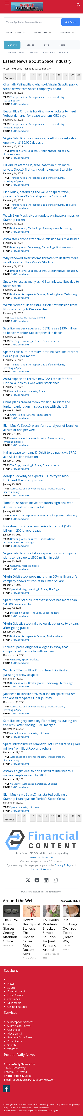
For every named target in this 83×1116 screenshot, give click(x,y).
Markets (12, 44)
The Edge (71, 204)
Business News (11, 154)
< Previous (9, 76)
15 (39, 74)
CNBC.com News (20, 104)
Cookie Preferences (41, 1107)
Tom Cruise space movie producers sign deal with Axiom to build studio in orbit (38, 505)
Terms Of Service (41, 869)
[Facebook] (37, 880)
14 (32, 74)
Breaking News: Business (23, 150)
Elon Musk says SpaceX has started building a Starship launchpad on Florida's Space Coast (35, 796)
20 (72, 74)
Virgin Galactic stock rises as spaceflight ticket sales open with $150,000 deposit (39, 140)
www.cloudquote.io (41, 857)
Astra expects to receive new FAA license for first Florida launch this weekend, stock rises (37, 381)
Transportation (18, 97)
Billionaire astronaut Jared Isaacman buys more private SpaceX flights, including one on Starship (37, 167)
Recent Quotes (13, 32)
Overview (11, 52)
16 (46, 74)
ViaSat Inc (15, 783)
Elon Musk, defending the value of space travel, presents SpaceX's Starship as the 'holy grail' (36, 194)
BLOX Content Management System (28, 1110)
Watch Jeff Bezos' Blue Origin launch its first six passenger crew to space (36, 672)
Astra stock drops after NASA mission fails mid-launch (41, 239)
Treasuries (63, 52)
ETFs (46, 44)
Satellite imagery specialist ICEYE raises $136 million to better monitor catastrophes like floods (40, 330)
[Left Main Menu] (7, 3)
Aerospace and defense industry (46, 97)
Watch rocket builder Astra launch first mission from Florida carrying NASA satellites (40, 307)
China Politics (17, 414)
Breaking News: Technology (54, 150)
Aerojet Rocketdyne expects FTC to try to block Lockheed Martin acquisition (36, 478)
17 (52, 74)
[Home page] (27, 6)
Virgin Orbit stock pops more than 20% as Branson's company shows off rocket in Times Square (40, 578)
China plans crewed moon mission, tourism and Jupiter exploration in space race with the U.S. (36, 404)
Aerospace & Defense (34, 294)
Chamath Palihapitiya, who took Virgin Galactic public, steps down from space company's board (40, 86)
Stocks (30, 44)
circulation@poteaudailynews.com (34, 1079)
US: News (15, 565)
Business (15, 294)
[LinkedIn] (46, 880)
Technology (34, 228)
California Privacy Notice (20, 1107)
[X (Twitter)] (28, 880)
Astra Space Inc (18, 317)
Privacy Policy (63, 865)
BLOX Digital (53, 1110)
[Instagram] (55, 880)
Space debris (44, 414)
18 (59, 74)
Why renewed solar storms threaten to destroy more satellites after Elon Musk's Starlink (40, 260)
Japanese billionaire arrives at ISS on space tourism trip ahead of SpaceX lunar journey (39, 696)
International (48, 52)
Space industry (11, 100)
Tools (62, 44)
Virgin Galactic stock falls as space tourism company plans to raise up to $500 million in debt (39, 555)
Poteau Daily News (26, 1104)
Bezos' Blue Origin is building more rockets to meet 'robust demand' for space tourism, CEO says (39, 113)
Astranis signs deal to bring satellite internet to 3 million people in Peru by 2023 (38, 773)
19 (65, 74)
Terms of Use (65, 1104)
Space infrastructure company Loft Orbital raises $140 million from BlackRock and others (41, 746)
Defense (31, 414)
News (22, 52)
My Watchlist (40, 32)
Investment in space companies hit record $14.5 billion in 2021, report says (37, 528)
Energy (42, 270)
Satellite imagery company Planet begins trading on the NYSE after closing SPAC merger (40, 723)
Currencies (33, 52)
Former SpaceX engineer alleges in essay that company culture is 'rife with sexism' (35, 649)
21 (78, 74)
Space (32, 317)
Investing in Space (13, 127)
